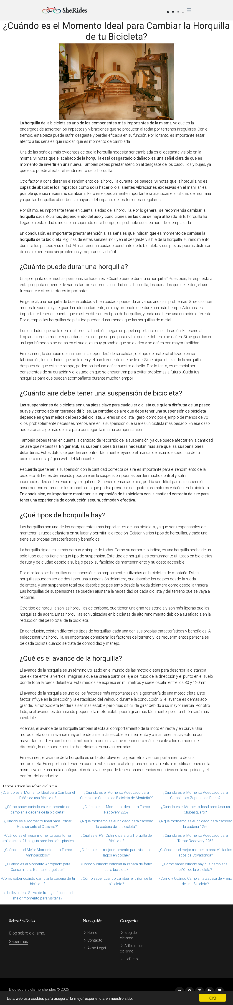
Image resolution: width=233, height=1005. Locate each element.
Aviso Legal (96, 948)
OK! (212, 998)
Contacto (94, 940)
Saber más (18, 941)
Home (91, 932)
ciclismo (131, 959)
